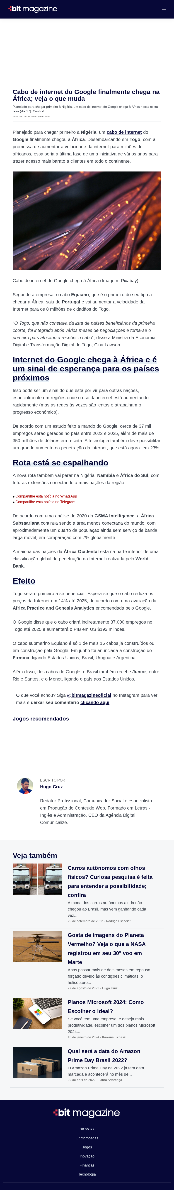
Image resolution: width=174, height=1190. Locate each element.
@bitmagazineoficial (89, 695)
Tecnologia (87, 1174)
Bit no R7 (87, 1129)
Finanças (87, 1165)
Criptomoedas (87, 1138)
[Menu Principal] (164, 9)
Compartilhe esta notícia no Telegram (44, 502)
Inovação (87, 1156)
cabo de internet (124, 132)
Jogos (87, 1147)
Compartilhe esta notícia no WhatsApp (45, 496)
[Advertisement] (87, 52)
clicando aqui (94, 702)
